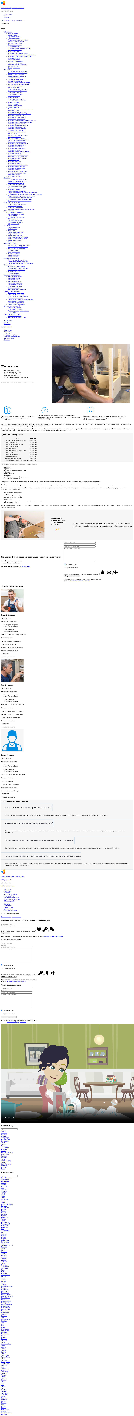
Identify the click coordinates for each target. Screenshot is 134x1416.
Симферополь (5, 1363)
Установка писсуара (14, 150)
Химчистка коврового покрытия (18, 268)
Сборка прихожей (13, 224)
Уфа (2, 1388)
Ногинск (3, 1299)
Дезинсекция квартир (15, 307)
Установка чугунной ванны (16, 115)
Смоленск (4, 1365)
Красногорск (5, 1147)
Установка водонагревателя (16, 119)
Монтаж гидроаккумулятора (17, 142)
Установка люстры (14, 189)
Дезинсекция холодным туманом (18, 311)
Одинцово (4, 1156)
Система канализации (15, 81)
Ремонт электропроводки (16, 184)
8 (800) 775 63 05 (6, 20)
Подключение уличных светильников (19, 201)
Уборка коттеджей (13, 234)
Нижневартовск (6, 1294)
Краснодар (4, 1146)
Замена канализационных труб (17, 73)
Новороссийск (5, 1309)
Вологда (3, 1212)
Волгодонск (4, 1209)
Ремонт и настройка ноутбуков (17, 260)
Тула (2, 1383)
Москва (3, 1131)
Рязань (3, 1345)
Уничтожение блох (14, 279)
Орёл (2, 1324)
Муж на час (8, 32)
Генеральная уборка (14, 227)
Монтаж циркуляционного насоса (18, 140)
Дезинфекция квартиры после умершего (20, 299)
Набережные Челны (7, 1286)
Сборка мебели (9, 211)
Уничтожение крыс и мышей (17, 317)
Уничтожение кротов (14, 316)
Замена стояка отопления (16, 74)
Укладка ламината (13, 255)
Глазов (3, 1220)
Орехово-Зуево (5, 1319)
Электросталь (5, 1409)
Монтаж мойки (13, 133)
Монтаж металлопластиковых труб (19, 82)
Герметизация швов (14, 38)
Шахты (3, 1406)
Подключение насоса (14, 137)
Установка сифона (13, 160)
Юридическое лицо (72, 567)
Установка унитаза (14, 169)
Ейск (2, 1229)
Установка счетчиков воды (16, 166)
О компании (8, 14)
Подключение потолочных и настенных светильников (25, 194)
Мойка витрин (12, 229)
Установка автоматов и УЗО (17, 188)
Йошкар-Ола (5, 1240)
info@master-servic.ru (17, 20)
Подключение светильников (17, 191)
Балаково (3, 1189)
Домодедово (4, 1141)
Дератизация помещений (12, 314)
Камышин (4, 1247)
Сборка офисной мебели (15, 222)
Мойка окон (11, 230)
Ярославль (4, 1414)
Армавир (3, 1183)
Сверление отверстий (15, 50)
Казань (3, 1142)
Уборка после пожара (14, 240)
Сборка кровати (13, 219)
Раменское (4, 1340)
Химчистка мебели (14, 273)
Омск (2, 1317)
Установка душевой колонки (17, 128)
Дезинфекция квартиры (15, 298)
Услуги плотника (13, 51)
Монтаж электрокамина (15, 61)
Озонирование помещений (16, 304)
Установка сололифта (14, 163)
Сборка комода (12, 215)
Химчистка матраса (14, 271)
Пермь (3, 1327)
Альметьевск (5, 1179)
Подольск (4, 1157)
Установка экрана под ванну (17, 117)
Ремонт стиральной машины (17, 204)
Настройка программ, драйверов (18, 261)
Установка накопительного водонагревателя (22, 120)
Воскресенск (5, 1217)
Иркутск (3, 1238)
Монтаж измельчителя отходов (17, 135)
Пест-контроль (12, 312)
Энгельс (3, 1411)
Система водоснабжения (15, 79)
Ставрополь (4, 1368)
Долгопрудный (5, 1139)
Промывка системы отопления (17, 89)
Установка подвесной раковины (18, 155)
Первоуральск (5, 1329)
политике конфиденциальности (80, 581)
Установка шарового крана (16, 168)
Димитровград (5, 1222)
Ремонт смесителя (13, 102)
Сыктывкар (4, 1371)
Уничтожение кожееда (15, 283)
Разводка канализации (15, 94)
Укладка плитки (13, 257)
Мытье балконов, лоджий (16, 232)
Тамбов (3, 1376)
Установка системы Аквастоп (17, 158)
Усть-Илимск (5, 1393)
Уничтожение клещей (15, 276)
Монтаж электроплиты (15, 63)
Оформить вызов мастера (72, 576)
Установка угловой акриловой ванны (19, 114)
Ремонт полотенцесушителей (17, 101)
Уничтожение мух (13, 288)
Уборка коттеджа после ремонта (18, 237)
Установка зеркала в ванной (16, 132)
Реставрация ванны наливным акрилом (20, 109)
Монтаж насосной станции (16, 138)
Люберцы (4, 1149)
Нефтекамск (4, 1289)
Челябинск (4, 1165)
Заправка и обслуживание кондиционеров (21, 209)
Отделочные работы (10, 243)
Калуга (3, 1243)
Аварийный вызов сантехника (17, 71)
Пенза (2, 1326)
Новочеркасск (5, 1303)
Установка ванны (13, 110)
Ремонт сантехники (14, 96)
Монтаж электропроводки (16, 183)
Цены (6, 16)
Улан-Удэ (3, 1390)
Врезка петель (12, 35)
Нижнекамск (5, 1293)
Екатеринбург (5, 1138)
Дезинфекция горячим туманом (18, 296)
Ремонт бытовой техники (12, 202)
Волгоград (4, 1134)
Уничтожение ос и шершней (17, 289)
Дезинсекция (8, 909)
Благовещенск (5, 1199)
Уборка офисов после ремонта (17, 238)
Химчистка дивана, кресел (16, 266)
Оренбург (4, 1321)
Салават (3, 1347)
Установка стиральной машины (18, 165)
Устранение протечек (14, 176)
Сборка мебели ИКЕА (15, 220)
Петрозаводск (5, 1330)
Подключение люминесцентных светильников (22, 192)
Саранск (3, 1350)
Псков (3, 1335)
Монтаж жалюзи (13, 66)
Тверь (2, 1385)
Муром (3, 1283)
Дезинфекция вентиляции (16, 294)
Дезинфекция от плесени (16, 301)
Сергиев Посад (5, 1357)
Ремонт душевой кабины (16, 99)
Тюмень (3, 1386)
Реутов (3, 1159)
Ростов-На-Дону (6, 1160)
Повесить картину (13, 46)
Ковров (3, 1263)
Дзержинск (4, 1227)
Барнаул (3, 1193)
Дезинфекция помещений (12, 291)
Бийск (3, 1197)
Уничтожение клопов (14, 281)
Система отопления (14, 78)
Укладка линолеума (14, 252)
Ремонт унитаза (13, 104)
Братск (3, 1201)
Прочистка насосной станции (17, 91)
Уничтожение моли (14, 278)
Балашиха (4, 1133)
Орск (2, 1322)
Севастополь (5, 1355)
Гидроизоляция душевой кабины (18, 40)
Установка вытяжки (14, 58)
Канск (3, 1250)
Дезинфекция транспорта (16, 302)
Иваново (3, 1235)
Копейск (3, 1258)
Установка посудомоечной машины (19, 151)
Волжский (4, 1214)
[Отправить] (33, 382)
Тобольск (3, 1378)
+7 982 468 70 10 (24, 566)
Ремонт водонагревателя (15, 207)
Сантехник (7, 69)
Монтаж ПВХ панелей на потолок (18, 245)
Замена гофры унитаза (15, 105)
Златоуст (3, 1234)
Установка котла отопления (16, 148)
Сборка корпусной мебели (16, 217)
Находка (3, 1288)
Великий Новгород (7, 1204)
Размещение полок (14, 68)
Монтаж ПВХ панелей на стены (18, 247)
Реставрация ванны (14, 107)
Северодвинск (5, 1362)
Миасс (3, 1278)
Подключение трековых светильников (20, 199)
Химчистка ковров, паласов (16, 270)
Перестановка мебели (15, 45)
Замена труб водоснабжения (17, 76)
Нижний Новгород (7, 1152)
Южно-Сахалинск (6, 1413)
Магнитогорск (5, 1275)
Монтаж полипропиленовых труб (18, 84)
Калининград (5, 1242)
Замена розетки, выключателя (17, 181)
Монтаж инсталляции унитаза (17, 171)
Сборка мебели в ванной (15, 130)
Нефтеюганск (5, 1291)
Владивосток (5, 1207)
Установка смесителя (14, 161)
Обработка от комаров (15, 284)
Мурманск (4, 1281)
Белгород (3, 1194)
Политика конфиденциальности (11, 917)
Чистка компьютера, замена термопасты (20, 263)
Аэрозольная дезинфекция (16, 293)
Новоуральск (5, 1312)
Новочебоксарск (6, 1301)
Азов (2, 1188)
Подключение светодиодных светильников (21, 196)
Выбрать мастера (6, 327)
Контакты (7, 17)
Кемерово (4, 1252)
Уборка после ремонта (15, 235)
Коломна (3, 1255)
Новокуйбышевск (6, 1304)
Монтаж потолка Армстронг (17, 248)
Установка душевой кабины (16, 124)
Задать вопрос (5, 933)
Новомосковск (5, 1307)
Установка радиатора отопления (18, 143)
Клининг (7, 225)
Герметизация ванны (14, 36)
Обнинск (3, 1314)
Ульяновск (4, 1391)
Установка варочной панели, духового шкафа (22, 55)
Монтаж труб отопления (15, 86)
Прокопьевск (5, 1334)
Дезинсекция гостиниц (15, 309)
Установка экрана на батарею (17, 145)
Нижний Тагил (5, 1298)
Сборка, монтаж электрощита (17, 186)
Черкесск (3, 1403)
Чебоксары (4, 1398)
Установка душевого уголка (16, 127)
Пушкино (4, 1339)
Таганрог (3, 1375)
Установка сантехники (15, 147)
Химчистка (7, 265)
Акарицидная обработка (12, 275)
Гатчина (3, 1219)
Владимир (4, 1206)
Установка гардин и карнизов (17, 64)
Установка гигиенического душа (18, 125)
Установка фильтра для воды (17, 173)
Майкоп (3, 1276)
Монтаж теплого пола (15, 43)
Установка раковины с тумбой (17, 156)
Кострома (4, 1261)
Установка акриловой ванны (17, 112)
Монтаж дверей (13, 33)
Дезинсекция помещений (12, 306)
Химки (3, 1169)
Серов (3, 1358)
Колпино (3, 1257)
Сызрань (3, 1373)
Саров (3, 1353)
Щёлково (3, 1167)
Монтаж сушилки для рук (16, 41)
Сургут (3, 1370)
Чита (2, 1404)
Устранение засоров (14, 174)
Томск (3, 1381)
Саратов (3, 1352)
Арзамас (3, 1184)
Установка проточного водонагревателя (20, 122)
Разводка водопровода (15, 92)
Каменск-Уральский (7, 1245)
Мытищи (3, 1151)
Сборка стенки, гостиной (16, 214)
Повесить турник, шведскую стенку (19, 48)
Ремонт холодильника (15, 206)
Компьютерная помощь (11, 258)
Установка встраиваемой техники (18, 53)
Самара (3, 1162)
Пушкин (3, 1337)
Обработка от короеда (15, 286)
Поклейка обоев (13, 250)
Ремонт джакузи (13, 97)
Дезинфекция (8, 907)
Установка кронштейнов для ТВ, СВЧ (20, 56)
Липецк (3, 1271)
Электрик (7, 178)
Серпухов (4, 1360)
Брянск (3, 1202)
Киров (3, 1253)
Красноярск (4, 1268)
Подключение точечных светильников (20, 197)
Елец (2, 1232)
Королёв (3, 1144)
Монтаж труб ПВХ (14, 87)
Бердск (3, 1196)
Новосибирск (5, 1154)
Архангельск (5, 1181)
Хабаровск (4, 1394)
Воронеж (3, 1136)
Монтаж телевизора (14, 59)
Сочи (2, 1367)
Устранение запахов (14, 242)
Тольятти (3, 1380)
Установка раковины (14, 153)
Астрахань (4, 1186)
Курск (2, 1270)
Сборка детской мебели (15, 212)
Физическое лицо (71, 564)
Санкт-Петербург (6, 1164)
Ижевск (3, 1237)
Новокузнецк (5, 1306)
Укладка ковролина (14, 253)
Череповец (4, 1401)
